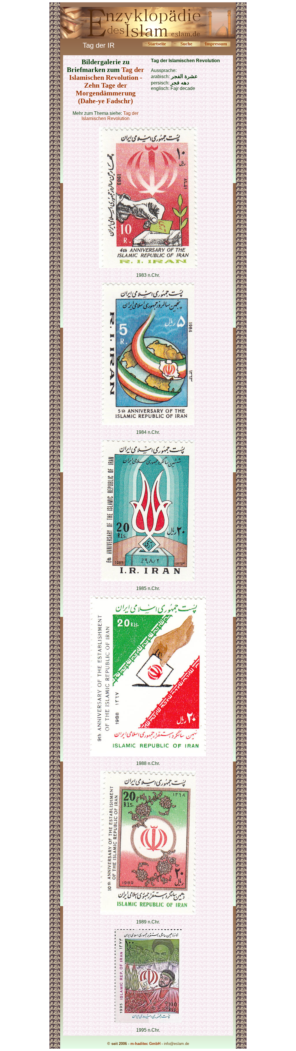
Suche (186, 43)
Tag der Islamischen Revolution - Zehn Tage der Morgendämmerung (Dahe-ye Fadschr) (107, 85)
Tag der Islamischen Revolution (110, 116)
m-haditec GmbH (145, 1043)
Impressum (216, 43)
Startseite (157, 43)
